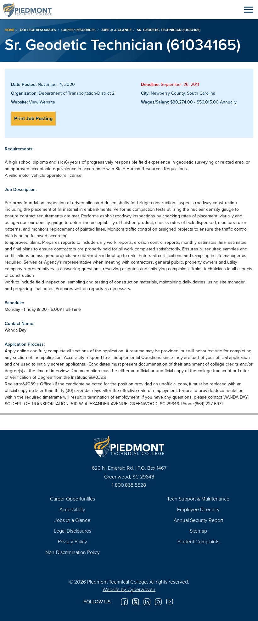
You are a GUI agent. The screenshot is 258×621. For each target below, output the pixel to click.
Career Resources (78, 29)
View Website (42, 102)
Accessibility (72, 509)
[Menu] (248, 9)
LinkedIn (146, 601)
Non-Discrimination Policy (72, 552)
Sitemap (198, 530)
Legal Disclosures (72, 530)
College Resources (38, 29)
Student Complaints (198, 541)
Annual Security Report (198, 520)
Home (9, 29)
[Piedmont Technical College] (129, 446)
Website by (129, 589)
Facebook (124, 601)
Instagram (158, 601)
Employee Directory (198, 509)
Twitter (135, 601)
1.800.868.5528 (129, 484)
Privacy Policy (72, 541)
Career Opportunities (72, 498)
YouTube (169, 601)
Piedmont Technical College (30, 9)
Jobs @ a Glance (116, 29)
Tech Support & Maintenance (198, 498)
